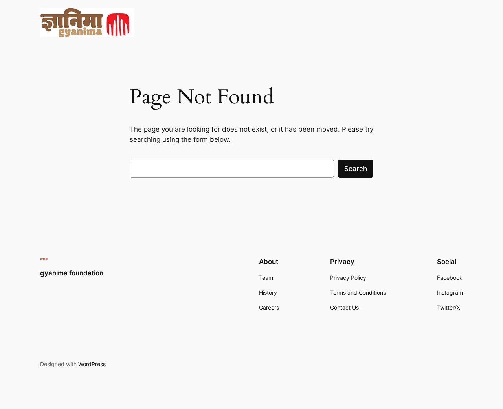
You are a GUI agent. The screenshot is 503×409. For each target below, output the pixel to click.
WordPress (92, 364)
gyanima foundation (71, 273)
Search (355, 168)
